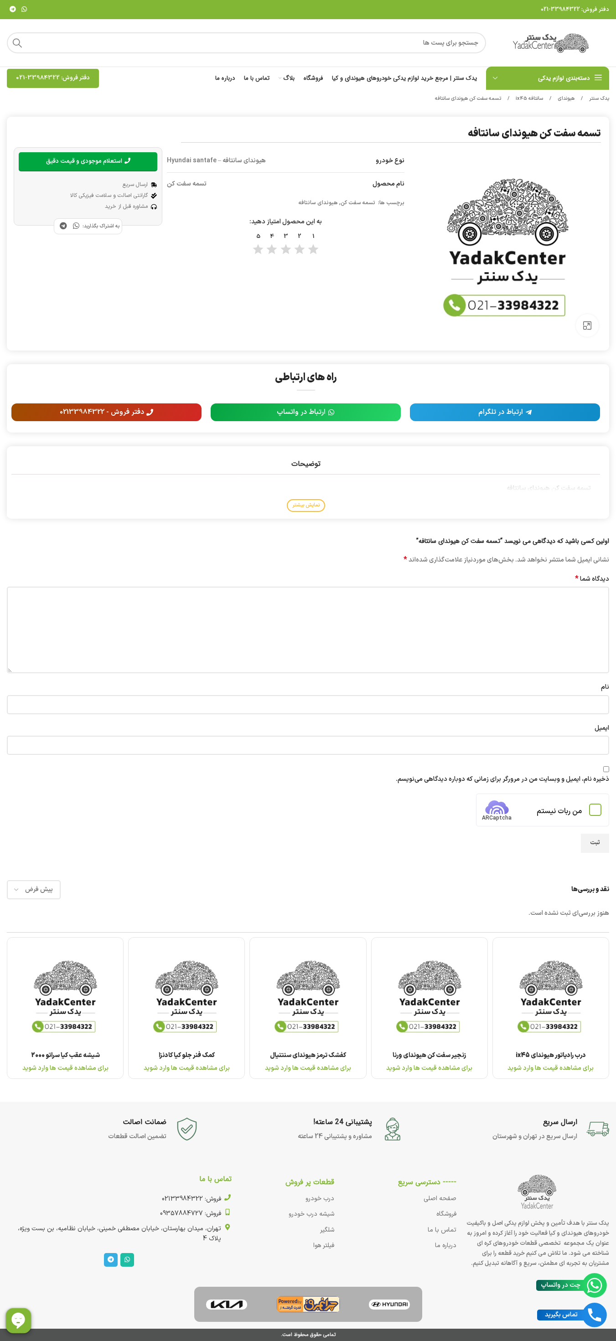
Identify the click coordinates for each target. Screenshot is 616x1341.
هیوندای (565, 99)
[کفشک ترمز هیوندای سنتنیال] (308, 995)
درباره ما (445, 1245)
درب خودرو (319, 1198)
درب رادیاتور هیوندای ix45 (551, 1055)
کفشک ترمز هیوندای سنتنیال (308, 1055)
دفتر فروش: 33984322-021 (575, 9)
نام (605, 687)
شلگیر (327, 1230)
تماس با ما (442, 1230)
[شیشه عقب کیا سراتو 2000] (65, 995)
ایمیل (602, 728)
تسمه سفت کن (359, 203)
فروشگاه (446, 1214)
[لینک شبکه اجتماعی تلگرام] (13, 9)
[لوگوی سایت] (552, 42)
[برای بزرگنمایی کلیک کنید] (587, 325)
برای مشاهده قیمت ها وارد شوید (550, 1068)
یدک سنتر (598, 99)
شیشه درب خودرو (311, 1214)
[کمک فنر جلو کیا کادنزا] (186, 995)
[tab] (305, 464)
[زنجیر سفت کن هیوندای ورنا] (429, 995)
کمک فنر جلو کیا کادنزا (187, 1055)
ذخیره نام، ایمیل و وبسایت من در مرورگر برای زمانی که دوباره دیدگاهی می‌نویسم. (502, 779)
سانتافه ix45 (528, 99)
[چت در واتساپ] (594, 1285)
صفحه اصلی (440, 1198)
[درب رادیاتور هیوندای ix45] (551, 995)
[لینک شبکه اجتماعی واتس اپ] (24, 9)
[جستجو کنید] (17, 42)
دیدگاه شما (592, 579)
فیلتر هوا (323, 1245)
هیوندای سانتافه (318, 203)
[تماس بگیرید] (594, 1315)
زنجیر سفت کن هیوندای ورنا (429, 1055)
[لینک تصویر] (389, 1304)
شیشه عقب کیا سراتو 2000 (65, 1055)
